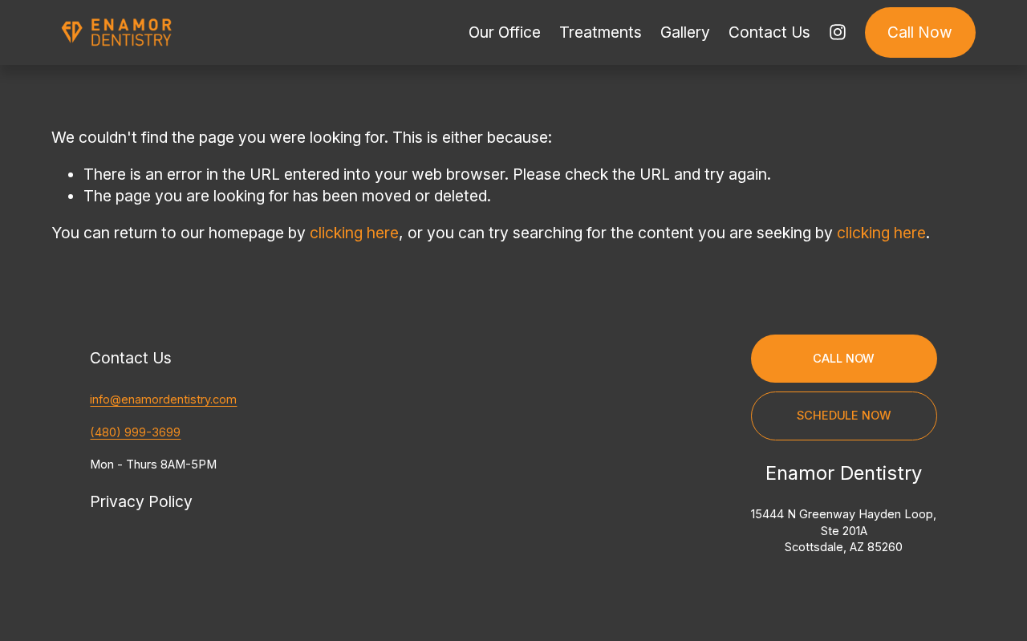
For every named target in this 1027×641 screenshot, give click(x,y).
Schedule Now (844, 415)
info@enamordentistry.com (163, 399)
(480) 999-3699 (135, 432)
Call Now (919, 32)
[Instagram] (837, 32)
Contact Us (769, 32)
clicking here (354, 232)
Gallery (685, 32)
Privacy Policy (141, 501)
